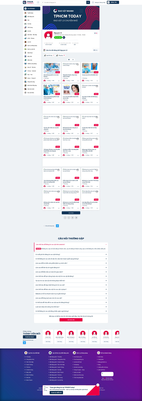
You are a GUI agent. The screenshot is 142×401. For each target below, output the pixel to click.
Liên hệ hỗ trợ (101, 369)
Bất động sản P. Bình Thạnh (57, 372)
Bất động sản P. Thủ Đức (56, 357)
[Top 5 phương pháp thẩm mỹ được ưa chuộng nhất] (52, 174)
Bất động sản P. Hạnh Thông (57, 367)
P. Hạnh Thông (29, 364)
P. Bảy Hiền (28, 372)
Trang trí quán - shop (79, 369)
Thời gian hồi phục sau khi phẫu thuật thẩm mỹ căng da (52, 150)
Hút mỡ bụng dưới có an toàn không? (51, 75)
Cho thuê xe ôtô (78, 357)
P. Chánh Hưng (29, 369)
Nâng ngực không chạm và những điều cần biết (89, 150)
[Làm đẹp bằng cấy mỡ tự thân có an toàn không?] (90, 195)
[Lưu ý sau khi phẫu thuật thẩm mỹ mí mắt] (71, 90)
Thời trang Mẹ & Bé (78, 377)
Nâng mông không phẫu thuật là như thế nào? (51, 97)
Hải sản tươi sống (78, 367)
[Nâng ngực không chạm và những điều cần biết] (90, 142)
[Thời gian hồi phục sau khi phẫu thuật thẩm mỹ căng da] (52, 142)
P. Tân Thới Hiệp (29, 362)
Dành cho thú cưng (78, 375)
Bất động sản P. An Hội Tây (56, 380)
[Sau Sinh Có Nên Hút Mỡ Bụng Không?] (90, 90)
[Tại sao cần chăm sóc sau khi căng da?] (52, 121)
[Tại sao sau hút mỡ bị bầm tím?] (90, 68)
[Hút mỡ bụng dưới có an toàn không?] (52, 68)
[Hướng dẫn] (38, 2)
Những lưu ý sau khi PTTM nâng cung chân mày (90, 181)
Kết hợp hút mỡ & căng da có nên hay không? (70, 128)
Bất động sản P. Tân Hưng (56, 377)
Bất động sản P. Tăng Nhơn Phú (57, 359)
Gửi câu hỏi (71, 320)
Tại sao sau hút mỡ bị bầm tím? (90, 75)
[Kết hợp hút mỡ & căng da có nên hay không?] (71, 121)
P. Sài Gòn (28, 377)
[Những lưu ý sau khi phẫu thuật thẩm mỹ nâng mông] (71, 195)
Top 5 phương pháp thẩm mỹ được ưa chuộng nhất (51, 181)
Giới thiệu (100, 357)
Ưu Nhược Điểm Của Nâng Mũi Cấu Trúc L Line (70, 150)
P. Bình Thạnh (29, 380)
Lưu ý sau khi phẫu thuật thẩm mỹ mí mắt (71, 97)
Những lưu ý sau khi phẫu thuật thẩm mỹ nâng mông (71, 202)
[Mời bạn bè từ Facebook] (24, 342)
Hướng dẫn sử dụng (103, 367)
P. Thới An (28, 367)
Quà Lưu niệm (77, 372)
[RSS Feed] (64, 37)
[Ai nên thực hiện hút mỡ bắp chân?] (90, 121)
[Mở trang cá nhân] (48, 333)
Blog (99, 364)
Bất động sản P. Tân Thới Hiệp (57, 364)
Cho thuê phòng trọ (79, 359)
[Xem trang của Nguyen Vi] (45, 81)
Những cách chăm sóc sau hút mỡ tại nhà (51, 202)
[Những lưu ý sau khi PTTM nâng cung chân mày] (90, 174)
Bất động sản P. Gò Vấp (55, 369)
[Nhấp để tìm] (88, 2)
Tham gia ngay (29, 337)
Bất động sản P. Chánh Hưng (57, 362)
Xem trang (48, 341)
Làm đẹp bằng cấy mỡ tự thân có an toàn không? (90, 202)
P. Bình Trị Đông (29, 375)
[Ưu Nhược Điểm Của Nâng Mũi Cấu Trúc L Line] (71, 142)
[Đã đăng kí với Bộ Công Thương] (107, 375)
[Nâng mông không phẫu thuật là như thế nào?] (52, 90)
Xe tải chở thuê (78, 362)
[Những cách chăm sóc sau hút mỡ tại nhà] (52, 195)
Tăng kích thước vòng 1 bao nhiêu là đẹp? (70, 75)
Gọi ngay (58, 37)
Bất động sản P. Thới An (56, 375)
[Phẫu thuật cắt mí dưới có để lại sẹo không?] (71, 174)
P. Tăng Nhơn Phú (30, 359)
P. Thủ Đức (28, 357)
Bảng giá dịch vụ (102, 362)
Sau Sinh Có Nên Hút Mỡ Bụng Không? (89, 97)
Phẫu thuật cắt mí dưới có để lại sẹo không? (70, 181)
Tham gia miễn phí (56, 392)
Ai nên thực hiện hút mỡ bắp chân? (89, 128)
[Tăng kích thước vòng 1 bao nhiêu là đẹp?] (71, 68)
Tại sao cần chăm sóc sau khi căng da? (51, 128)
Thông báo (101, 359)
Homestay (76, 364)
